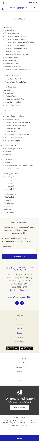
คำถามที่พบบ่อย (9, 203)
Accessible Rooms (12, 119)
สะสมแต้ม (19, 371)
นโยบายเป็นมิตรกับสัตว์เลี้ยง (14, 116)
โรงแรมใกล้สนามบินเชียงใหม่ (15, 73)
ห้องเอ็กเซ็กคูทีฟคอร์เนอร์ (13, 138)
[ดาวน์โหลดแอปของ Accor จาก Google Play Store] (12, 348)
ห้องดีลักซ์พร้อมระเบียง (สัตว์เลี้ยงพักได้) (18, 134)
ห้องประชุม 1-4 (10, 186)
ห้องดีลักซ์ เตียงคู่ (10, 131)
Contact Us (8, 206)
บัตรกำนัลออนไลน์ (10, 87)
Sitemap (19, 333)
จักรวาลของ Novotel (19, 376)
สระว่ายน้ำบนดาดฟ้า (12, 169)
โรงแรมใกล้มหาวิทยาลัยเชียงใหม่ (16, 45)
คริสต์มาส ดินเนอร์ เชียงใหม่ (14, 99)
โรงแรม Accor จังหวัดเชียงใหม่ (15, 82)
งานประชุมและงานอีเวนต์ (12, 174)
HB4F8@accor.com (21, 290)
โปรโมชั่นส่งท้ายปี (10, 96)
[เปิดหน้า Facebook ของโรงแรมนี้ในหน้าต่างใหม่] (17, 303)
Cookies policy (9, 212)
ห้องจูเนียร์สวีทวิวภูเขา (12, 141)
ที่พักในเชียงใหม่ (10, 61)
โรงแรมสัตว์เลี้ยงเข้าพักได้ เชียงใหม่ (17, 55)
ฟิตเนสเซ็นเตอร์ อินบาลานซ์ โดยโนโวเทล (19, 166)
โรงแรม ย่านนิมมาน (12, 33)
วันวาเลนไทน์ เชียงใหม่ (13, 105)
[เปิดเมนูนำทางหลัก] (34, 8)
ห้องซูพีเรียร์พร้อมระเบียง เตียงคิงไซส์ (17, 122)
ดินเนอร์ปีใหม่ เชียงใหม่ (13, 102)
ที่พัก (5, 113)
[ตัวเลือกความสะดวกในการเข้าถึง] (4, 2)
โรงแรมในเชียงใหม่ (10, 30)
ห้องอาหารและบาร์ (10, 146)
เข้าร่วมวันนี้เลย (19, 407)
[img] (4, 8)
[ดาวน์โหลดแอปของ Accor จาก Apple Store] (26, 348)
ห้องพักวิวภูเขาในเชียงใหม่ (14, 79)
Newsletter (8, 27)
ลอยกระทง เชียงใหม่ (12, 64)
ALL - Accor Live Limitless (19, 358)
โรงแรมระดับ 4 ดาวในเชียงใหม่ (15, 36)
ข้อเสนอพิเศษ (8, 160)
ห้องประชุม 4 (9, 183)
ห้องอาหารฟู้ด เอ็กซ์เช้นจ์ (13, 149)
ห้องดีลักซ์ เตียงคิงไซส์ (12, 128)
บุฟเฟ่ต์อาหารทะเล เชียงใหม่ (14, 67)
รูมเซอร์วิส (8, 155)
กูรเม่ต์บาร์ (8, 152)
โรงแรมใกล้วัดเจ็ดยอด (12, 51)
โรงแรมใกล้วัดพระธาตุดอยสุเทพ (16, 48)
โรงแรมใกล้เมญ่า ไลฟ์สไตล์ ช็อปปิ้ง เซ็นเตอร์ (20, 42)
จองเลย (19, 438)
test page (7, 90)
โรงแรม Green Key (10, 93)
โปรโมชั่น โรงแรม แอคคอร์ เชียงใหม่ (17, 70)
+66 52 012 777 (22, 284)
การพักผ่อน (7, 163)
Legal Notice (8, 209)
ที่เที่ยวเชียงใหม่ (9, 197)
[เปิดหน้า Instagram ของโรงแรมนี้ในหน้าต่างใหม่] (22, 303)
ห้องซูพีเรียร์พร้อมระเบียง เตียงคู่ (15, 125)
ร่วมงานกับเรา (19, 367)
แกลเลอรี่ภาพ (8, 200)
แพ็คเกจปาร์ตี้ (9, 189)
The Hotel (7, 110)
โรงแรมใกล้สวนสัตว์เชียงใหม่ (15, 39)
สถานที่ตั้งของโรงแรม (11, 194)
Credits (19, 380)
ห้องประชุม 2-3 (10, 180)
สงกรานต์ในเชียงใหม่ (12, 58)
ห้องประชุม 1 (9, 177)
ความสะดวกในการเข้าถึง (19, 363)
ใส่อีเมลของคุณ (7, 246)
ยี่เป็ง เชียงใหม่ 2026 (12, 76)
